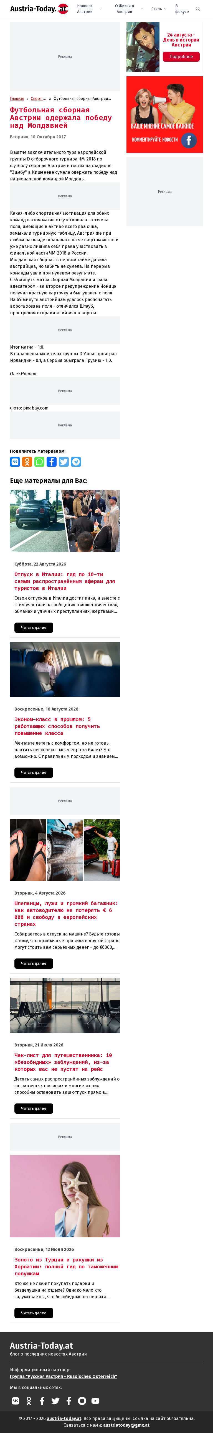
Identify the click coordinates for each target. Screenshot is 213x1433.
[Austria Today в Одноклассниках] (29, 1401)
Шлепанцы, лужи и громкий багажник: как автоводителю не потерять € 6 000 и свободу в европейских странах (62, 825)
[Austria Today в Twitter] (55, 1401)
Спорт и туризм (38, 99)
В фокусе (182, 9)
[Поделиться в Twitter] (64, 462)
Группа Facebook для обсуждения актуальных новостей (162, 83)
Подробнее (181, 56)
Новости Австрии (84, 9)
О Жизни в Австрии (124, 9)
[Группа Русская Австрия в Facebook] (69, 1401)
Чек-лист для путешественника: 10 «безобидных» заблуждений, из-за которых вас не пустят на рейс (57, 984)
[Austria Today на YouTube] (95, 1401)
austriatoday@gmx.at (126, 1425)
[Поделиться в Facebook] (52, 462)
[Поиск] (198, 8)
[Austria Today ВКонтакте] (15, 1401)
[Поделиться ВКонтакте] (15, 462)
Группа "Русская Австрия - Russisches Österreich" (63, 1376)
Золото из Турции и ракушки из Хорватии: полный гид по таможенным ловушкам (62, 1161)
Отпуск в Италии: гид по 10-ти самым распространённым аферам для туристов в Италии (62, 496)
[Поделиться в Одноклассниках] (27, 462)
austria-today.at (64, 1418)
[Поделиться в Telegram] (76, 462)
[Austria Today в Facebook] (42, 1401)
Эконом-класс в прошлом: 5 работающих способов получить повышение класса (56, 648)
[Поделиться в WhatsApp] (39, 462)
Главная (17, 98)
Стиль (156, 9)
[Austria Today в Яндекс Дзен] (82, 1401)
